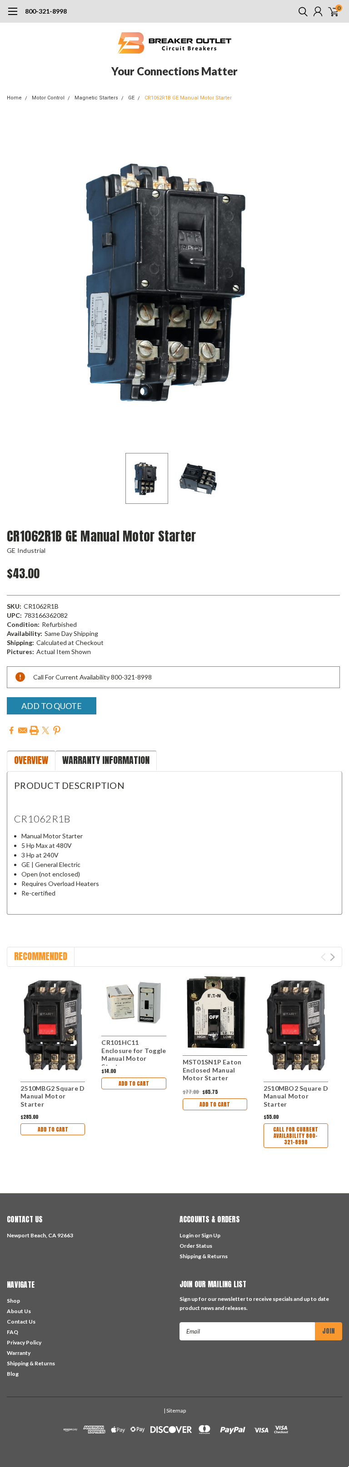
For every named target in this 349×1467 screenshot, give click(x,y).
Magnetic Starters (96, 98)
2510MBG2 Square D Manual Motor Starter (52, 1096)
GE (131, 98)
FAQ (12, 1332)
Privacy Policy (24, 1342)
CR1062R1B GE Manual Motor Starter (188, 98)
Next (333, 281)
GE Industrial (26, 550)
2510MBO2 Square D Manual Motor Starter (296, 1096)
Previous (16, 281)
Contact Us (21, 1321)
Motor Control (48, 98)
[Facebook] (11, 730)
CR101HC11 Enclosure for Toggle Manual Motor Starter (133, 1054)
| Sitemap (175, 1410)
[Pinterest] (56, 730)
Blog (13, 1373)
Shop (13, 1300)
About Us (19, 1311)
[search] (301, 11)
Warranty (18, 1352)
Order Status (195, 1245)
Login (186, 1235)
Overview (31, 760)
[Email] (22, 730)
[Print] (34, 730)
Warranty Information (106, 760)
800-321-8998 (46, 11)
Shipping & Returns (203, 1256)
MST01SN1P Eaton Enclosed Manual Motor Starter (212, 1070)
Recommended (40, 956)
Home (14, 98)
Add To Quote (51, 706)
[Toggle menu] (12, 16)
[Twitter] (45, 730)
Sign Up (210, 1235)
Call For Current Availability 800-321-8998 (295, 1135)
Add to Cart (53, 1129)
